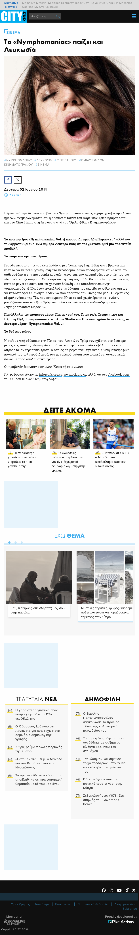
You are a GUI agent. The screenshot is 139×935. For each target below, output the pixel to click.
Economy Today (72, 3)
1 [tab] (8, 542)
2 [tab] (14, 542)
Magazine (125, 3)
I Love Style (98, 3)
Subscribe (130, 909)
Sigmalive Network (11, 5)
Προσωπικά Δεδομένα (93, 904)
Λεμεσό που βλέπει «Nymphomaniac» (56, 213)
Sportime (54, 3)
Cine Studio (66, 160)
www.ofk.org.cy (75, 375)
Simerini (41, 3)
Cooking (27, 7)
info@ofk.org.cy (50, 375)
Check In (112, 3)
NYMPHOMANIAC (19, 160)
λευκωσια (44, 160)
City (86, 3)
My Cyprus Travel (46, 7)
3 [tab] (21, 542)
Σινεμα (13, 33)
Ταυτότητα (42, 904)
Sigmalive (28, 3)
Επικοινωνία (64, 904)
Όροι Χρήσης (20, 904)
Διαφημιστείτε (124, 904)
